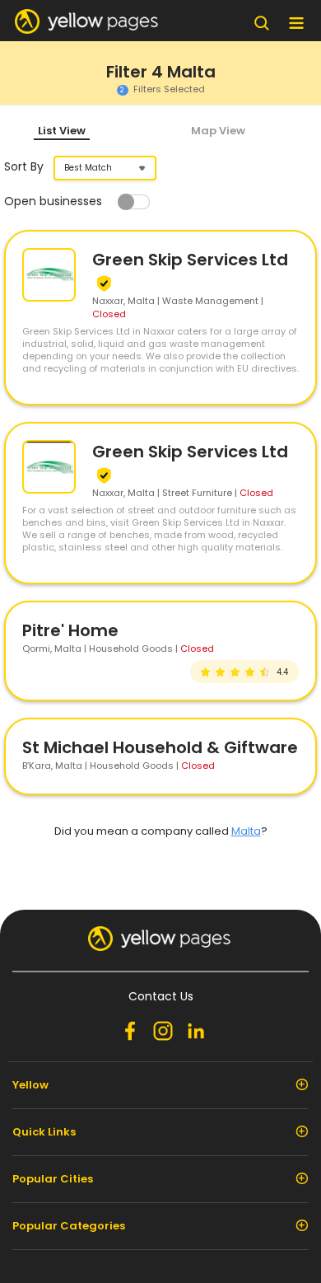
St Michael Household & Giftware (160, 747)
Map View (218, 130)
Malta (246, 831)
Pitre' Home (70, 630)
